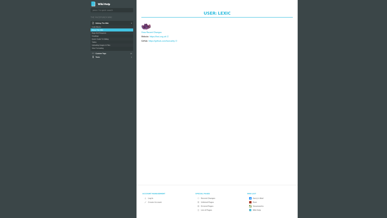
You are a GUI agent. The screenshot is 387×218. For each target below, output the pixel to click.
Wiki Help (257, 210)
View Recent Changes (151, 32)
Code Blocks (96, 27)
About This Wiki (97, 30)
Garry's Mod (258, 198)
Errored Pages (207, 206)
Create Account (155, 202)
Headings (95, 36)
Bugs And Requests (99, 33)
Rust (255, 202)
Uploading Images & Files (101, 45)
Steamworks (258, 206)
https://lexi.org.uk (158, 36)
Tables (94, 42)
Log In (150, 198)
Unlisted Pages (207, 202)
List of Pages (206, 210)
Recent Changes (208, 198)
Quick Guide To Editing (100, 39)
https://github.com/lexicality (162, 41)
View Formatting (98, 48)
